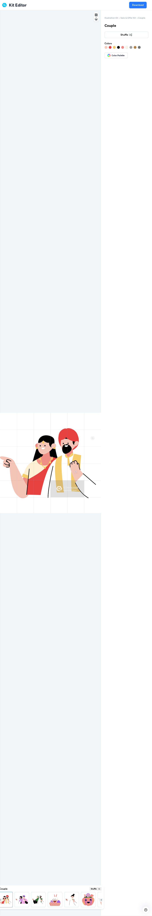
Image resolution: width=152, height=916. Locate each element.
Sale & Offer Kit (128, 18)
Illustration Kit (111, 18)
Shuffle (94, 889)
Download (138, 5)
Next (100, 899)
